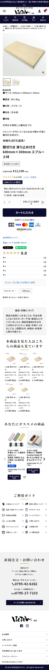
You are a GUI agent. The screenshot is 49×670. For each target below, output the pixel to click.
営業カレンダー (12, 532)
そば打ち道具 (26, 26)
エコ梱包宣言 (34, 532)
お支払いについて (12, 504)
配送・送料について (36, 504)
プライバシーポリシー (10, 656)
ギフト (34, 20)
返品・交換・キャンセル (14, 509)
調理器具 (14, 26)
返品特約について (10, 237)
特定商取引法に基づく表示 (12, 651)
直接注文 (43, 20)
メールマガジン (35, 515)
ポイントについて (12, 526)
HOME (5, 26)
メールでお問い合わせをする (24, 602)
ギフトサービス (34, 509)
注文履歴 (24, 20)
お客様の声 (33, 526)
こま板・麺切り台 (40, 26)
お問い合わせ (34, 521)
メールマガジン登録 (9, 645)
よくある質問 (11, 521)
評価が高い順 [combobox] (9, 291)
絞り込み (26, 291)
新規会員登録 (11, 515)
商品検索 (15, 20)
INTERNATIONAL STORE (12, 662)
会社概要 (5, 634)
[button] (5, 459)
